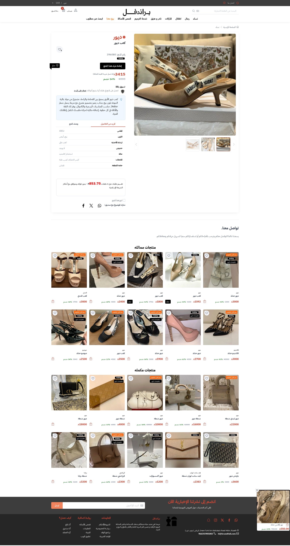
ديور (237, 293)
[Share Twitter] (91, 206)
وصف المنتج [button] (73, 123)
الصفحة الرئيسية (229, 27)
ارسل (57, 505)
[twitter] (222, 520)
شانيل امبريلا (278, 524)
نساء (217, 27)
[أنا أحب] (206, 255)
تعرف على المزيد (80, 90)
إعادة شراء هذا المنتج (112, 66)
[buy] (204, 303)
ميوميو (84, 350)
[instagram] (215, 520)
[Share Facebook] (83, 206)
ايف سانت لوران (195, 473)
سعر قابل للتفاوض (231, 255)
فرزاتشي (122, 473)
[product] (273, 506)
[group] (185, 144)
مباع (168, 302)
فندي (85, 293)
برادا (85, 473)
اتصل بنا (231, 3)
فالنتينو (236, 350)
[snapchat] (208, 520)
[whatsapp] (236, 520)
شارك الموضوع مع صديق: (115, 205)
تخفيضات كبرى (231, 262)
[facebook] (229, 520)
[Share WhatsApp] (224, 2)
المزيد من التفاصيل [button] (108, 123)
